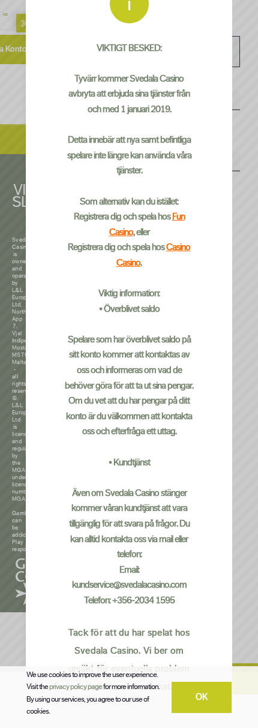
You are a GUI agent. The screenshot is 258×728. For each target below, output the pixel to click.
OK (202, 697)
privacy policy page (75, 686)
